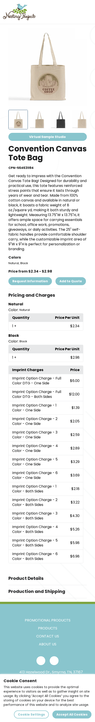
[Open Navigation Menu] (87, 12)
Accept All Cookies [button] (71, 714)
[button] (47, 295)
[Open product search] (78, 12)
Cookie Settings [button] (31, 714)
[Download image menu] (81, 33)
